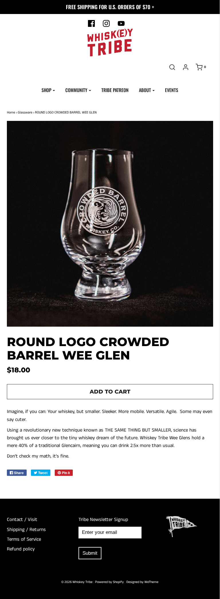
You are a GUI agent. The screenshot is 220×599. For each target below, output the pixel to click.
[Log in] (185, 67)
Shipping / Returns (26, 529)
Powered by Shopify (109, 582)
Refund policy (21, 549)
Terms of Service (24, 539)
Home (11, 112)
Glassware (25, 112)
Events (171, 90)
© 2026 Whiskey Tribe (77, 582)
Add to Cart (110, 391)
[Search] (172, 67)
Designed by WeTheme (142, 582)
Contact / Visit (22, 519)
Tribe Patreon (115, 90)
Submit (89, 553)
